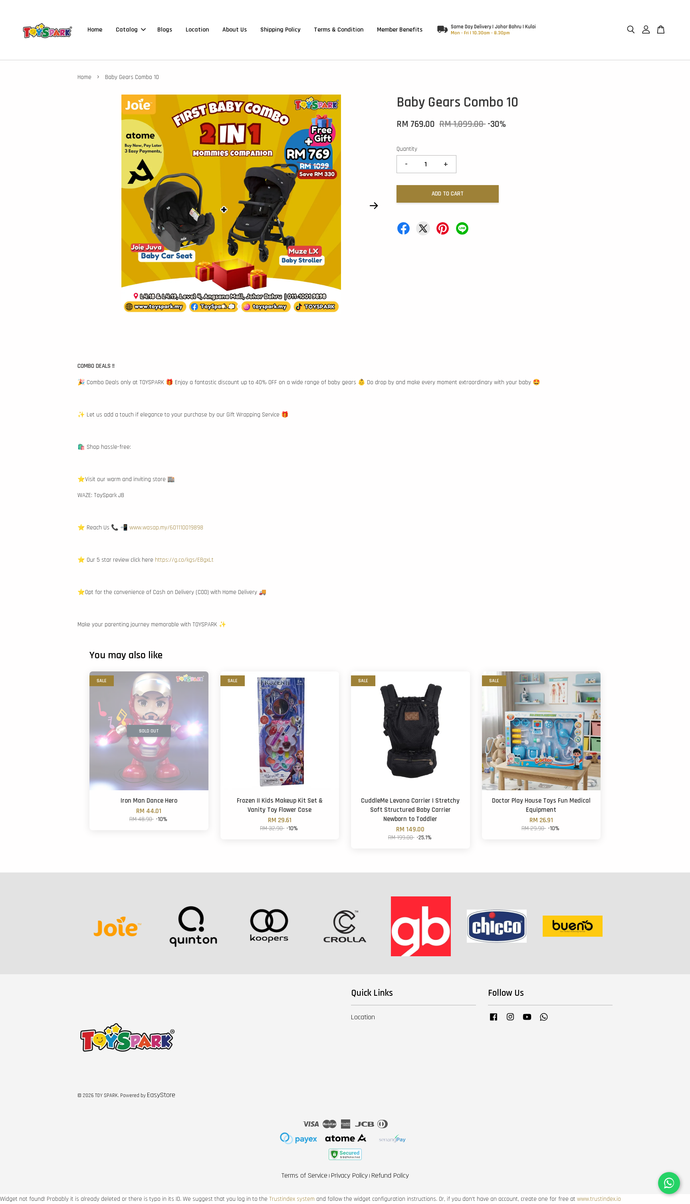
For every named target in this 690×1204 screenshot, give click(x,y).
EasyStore (161, 1094)
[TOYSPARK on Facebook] (493, 1021)
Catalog (127, 30)
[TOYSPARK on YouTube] (527, 1021)
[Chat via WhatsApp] (669, 1183)
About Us (234, 30)
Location (197, 30)
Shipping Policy (280, 30)
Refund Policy (390, 1175)
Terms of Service (304, 1175)
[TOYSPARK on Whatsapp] (543, 1021)
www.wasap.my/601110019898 (166, 527)
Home (94, 30)
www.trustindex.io (599, 1199)
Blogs (164, 30)
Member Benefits (399, 30)
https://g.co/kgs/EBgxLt (184, 560)
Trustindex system (292, 1199)
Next (374, 206)
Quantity (407, 149)
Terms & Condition (338, 30)
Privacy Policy (349, 1175)
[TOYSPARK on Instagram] (510, 1021)
